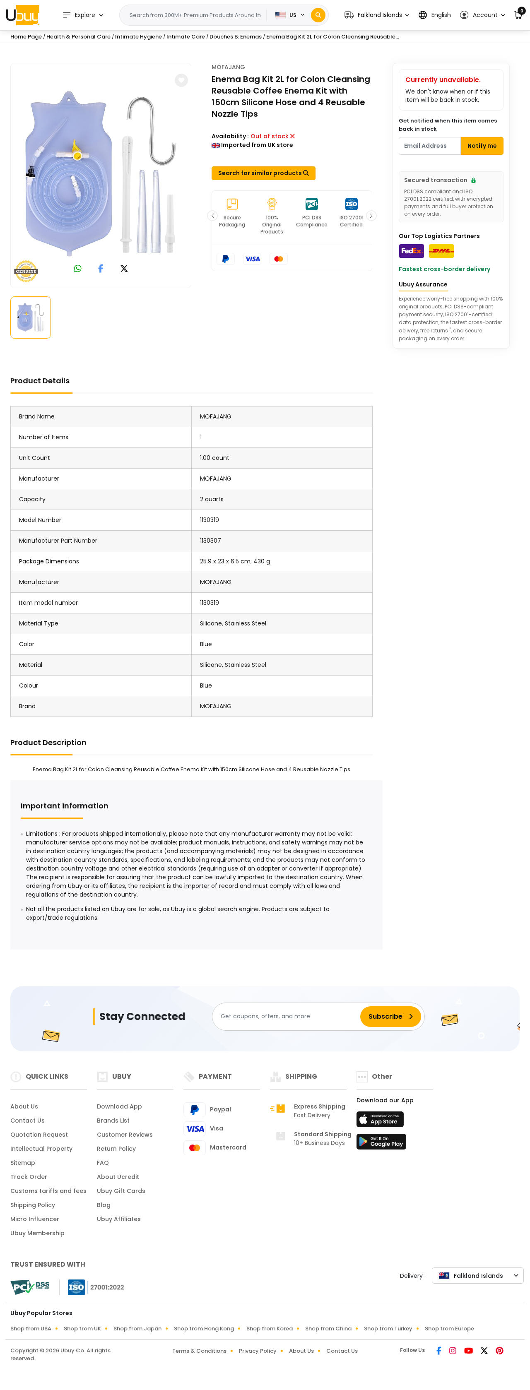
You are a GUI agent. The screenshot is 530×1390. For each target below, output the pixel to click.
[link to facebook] (101, 269)
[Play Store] (381, 1144)
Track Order (28, 1177)
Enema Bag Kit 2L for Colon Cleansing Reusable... (332, 37)
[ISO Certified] (92, 1286)
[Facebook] (439, 1351)
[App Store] (381, 1121)
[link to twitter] (124, 269)
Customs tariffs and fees (48, 1191)
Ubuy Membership (37, 1233)
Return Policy (116, 1149)
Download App (119, 1106)
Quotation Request (39, 1134)
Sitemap (22, 1163)
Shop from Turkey (388, 1328)
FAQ (103, 1163)
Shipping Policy (32, 1205)
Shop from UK (82, 1328)
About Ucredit (118, 1177)
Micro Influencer (34, 1219)
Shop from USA (30, 1328)
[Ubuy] (22, 15)
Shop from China (328, 1328)
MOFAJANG (228, 67)
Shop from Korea (269, 1328)
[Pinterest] (499, 1351)
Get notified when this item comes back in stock (448, 125)
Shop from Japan (137, 1328)
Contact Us (27, 1120)
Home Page (26, 37)
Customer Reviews (125, 1134)
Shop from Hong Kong (204, 1328)
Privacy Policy (258, 1351)
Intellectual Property (41, 1149)
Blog (104, 1205)
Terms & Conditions (199, 1351)
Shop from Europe (449, 1328)
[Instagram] (453, 1351)
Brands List (113, 1120)
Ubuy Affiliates (119, 1219)
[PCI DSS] (29, 1287)
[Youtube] (469, 1351)
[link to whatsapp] (78, 269)
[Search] (318, 15)
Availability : (230, 136)
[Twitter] (484, 1351)
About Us (24, 1106)
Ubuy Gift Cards (121, 1191)
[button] (377, 15)
